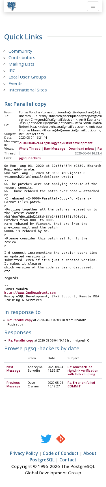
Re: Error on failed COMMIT (81, 384)
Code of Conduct (61, 453)
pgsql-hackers (30, 158)
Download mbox (81, 149)
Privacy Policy (24, 453)
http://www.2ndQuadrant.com (30, 293)
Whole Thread (29, 149)
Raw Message (54, 149)
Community (20, 51)
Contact (67, 460)
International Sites (27, 90)
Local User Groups (27, 77)
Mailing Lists (21, 64)
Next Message (13, 368)
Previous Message (13, 384)
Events (15, 83)
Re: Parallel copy (20, 320)
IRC (12, 70)
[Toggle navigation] (93, 6)
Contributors (21, 57)
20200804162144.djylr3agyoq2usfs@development (55, 143)
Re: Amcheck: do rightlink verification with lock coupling (83, 370)
